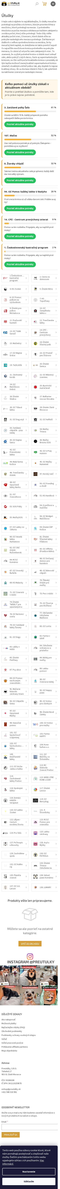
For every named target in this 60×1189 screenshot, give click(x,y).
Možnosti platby (9, 1023)
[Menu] (53, 4)
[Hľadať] (37, 4)
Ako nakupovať (8, 1019)
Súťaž (4, 1039)
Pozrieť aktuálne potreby (20, 124)
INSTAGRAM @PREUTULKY (30, 962)
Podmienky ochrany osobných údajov (19, 1035)
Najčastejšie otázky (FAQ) (13, 1027)
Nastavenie (28, 1171)
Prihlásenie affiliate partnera (15, 1046)
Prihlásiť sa (10, 1134)
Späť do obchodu (30, 943)
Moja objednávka (9, 1050)
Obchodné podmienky (12, 1031)
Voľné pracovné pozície (12, 1042)
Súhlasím (29, 1181)
